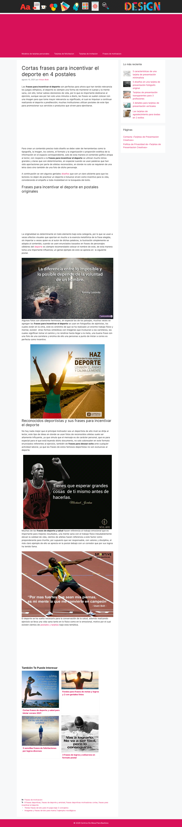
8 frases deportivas (33, 802)
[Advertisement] (91, 31)
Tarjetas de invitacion (88, 54)
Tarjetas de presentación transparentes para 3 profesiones (145, 95)
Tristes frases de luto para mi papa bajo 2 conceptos (46, 808)
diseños (66, 174)
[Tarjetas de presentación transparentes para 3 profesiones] (127, 95)
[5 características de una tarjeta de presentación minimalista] (127, 74)
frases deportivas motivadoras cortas (82, 802)
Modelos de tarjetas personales (35, 54)
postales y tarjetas (49, 625)
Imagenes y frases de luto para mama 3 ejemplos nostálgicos (50, 810)
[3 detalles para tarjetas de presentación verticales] (127, 105)
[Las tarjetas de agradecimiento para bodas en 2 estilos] (127, 114)
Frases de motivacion (112, 54)
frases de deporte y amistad (53, 802)
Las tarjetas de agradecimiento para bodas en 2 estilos (146, 114)
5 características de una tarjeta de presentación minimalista (145, 74)
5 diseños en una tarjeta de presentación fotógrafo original (146, 85)
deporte (38, 246)
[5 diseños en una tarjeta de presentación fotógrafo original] (127, 84)
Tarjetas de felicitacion (64, 54)
